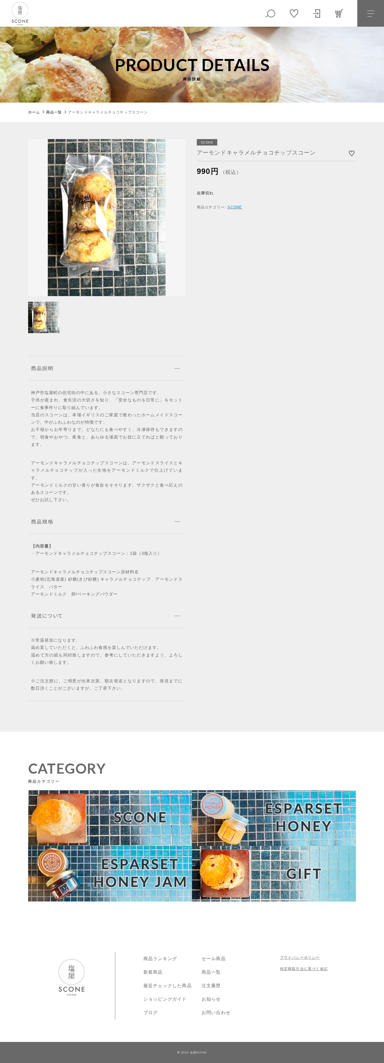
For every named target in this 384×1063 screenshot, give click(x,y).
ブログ (150, 1012)
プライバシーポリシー (300, 957)
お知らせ (211, 999)
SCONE (234, 207)
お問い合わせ (216, 1012)
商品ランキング (160, 958)
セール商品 (214, 958)
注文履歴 (211, 985)
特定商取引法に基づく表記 (304, 969)
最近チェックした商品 (167, 985)
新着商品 (153, 972)
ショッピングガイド (165, 999)
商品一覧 (211, 972)
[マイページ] (317, 13)
